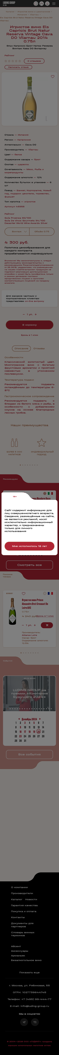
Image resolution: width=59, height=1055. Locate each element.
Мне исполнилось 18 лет (29, 546)
